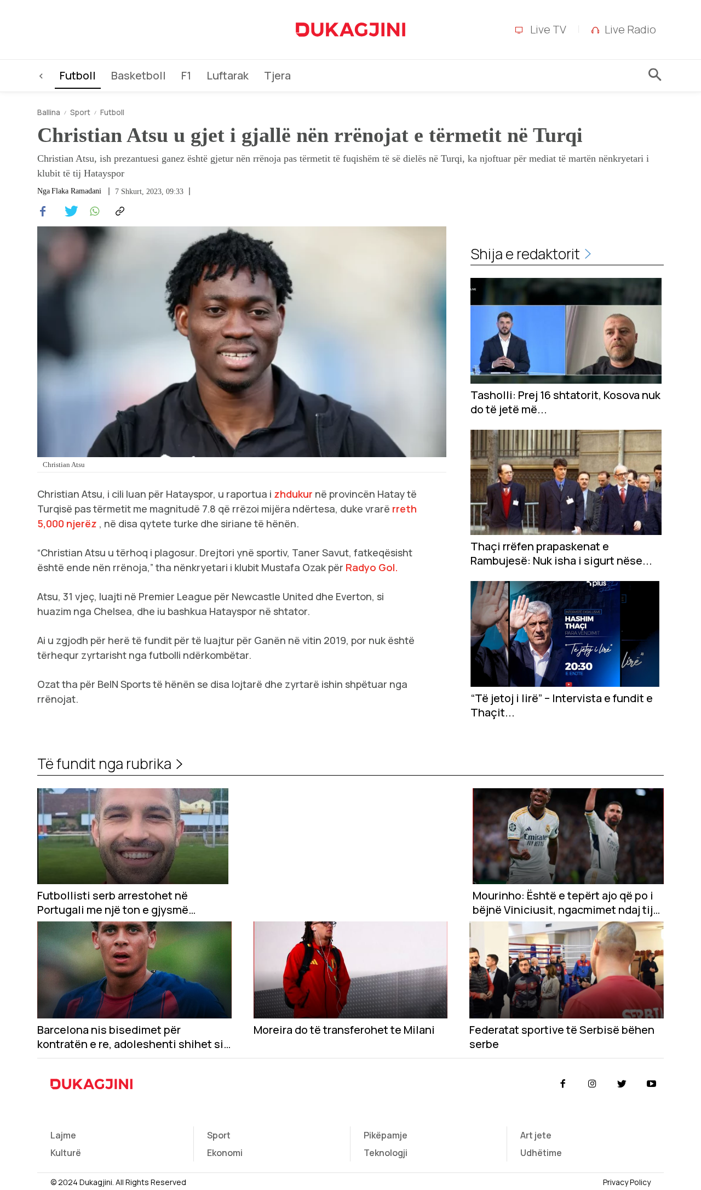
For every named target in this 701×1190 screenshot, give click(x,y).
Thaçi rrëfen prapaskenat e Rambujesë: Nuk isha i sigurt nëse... (561, 553)
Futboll (112, 112)
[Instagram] (592, 1084)
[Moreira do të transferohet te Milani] (351, 969)
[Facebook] (43, 212)
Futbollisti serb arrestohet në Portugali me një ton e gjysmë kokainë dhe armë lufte (112, 903)
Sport (80, 112)
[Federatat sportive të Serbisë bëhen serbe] (566, 969)
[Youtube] (652, 1084)
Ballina (48, 112)
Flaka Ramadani (76, 191)
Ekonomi (225, 1153)
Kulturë (65, 1153)
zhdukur (293, 493)
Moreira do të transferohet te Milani (344, 1030)
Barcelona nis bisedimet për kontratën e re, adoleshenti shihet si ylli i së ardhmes (130, 1037)
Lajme (63, 1135)
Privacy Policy (627, 1182)
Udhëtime (541, 1153)
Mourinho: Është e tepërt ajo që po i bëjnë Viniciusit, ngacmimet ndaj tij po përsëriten (563, 903)
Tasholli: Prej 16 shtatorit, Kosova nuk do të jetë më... (565, 402)
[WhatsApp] (93, 212)
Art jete (535, 1135)
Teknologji (385, 1153)
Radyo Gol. (372, 567)
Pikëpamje (385, 1135)
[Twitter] (68, 212)
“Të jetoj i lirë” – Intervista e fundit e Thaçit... (561, 705)
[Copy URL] (118, 212)
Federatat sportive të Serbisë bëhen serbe (561, 1037)
